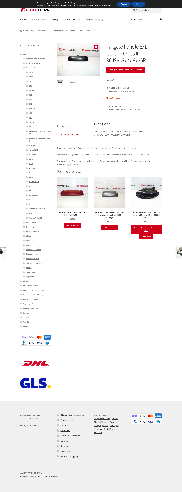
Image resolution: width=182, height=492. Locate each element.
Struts (28, 267)
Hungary (98, 425)
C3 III (31, 163)
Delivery (54, 19)
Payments (65, 451)
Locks (28, 245)
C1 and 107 (33, 150)
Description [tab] (62, 126)
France (105, 422)
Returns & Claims (38, 19)
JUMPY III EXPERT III (37, 209)
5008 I (31, 122)
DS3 (30, 200)
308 (30, 104)
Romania (98, 429)
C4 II (31, 177)
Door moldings (32, 222)
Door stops (30, 227)
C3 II (31, 159)
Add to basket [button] (72, 225)
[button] (96, 47)
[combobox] (146, 10)
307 (30, 99)
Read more (146, 236)
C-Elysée (32, 145)
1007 (31, 72)
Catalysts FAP (29, 281)
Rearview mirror (32, 254)
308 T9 (32, 108)
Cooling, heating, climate (33, 290)
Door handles (41, 31)
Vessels (26, 326)
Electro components (31, 299)
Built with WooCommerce (46, 476)
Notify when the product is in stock (125, 69)
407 (30, 117)
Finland (97, 422)
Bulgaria (98, 418)
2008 (31, 77)
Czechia (106, 418)
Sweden (113, 429)
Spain (106, 429)
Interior (26, 313)
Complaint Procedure (70, 435)
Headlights (30, 240)
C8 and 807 (33, 195)
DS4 (30, 204)
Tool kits (27, 322)
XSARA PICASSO (35, 218)
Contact (64, 441)
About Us (64, 425)
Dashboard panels (33, 63)
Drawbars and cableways (33, 295)
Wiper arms (30, 277)
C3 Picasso (33, 168)
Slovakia (98, 432)
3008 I (31, 90)
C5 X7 (31, 191)
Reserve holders (32, 258)
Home (23, 19)
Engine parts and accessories (35, 304)
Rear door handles (33, 249)
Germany (114, 422)
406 (30, 113)
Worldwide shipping (94, 19)
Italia (105, 425)
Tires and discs (29, 317)
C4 (50, 31)
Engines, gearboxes (31, 308)
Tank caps (30, 272)
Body (32, 31)
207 (30, 86)
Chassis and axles (30, 286)
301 (30, 95)
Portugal (114, 425)
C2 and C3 (33, 154)
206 (30, 81)
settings (107, 5)
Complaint (65, 430)
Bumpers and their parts (36, 59)
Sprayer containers (34, 263)
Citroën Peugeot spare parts (73, 415)
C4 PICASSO (34, 181)
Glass (28, 236)
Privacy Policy (66, 420)
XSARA (32, 213)
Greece (115, 418)
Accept (124, 4)
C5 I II (126, 109)
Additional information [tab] (67, 133)
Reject (138, 4)
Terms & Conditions (72, 19)
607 (30, 126)
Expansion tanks (33, 231)
